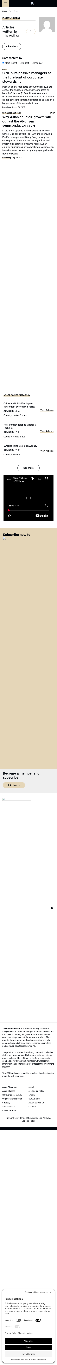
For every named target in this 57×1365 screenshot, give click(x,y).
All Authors (12, 46)
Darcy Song (6, 107)
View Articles (46, 410)
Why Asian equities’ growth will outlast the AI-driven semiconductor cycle (26, 121)
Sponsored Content (11, 113)
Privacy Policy (12, 1118)
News (4, 69)
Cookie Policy (42, 1118)
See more (28, 467)
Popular (38, 63)
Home (4, 11)
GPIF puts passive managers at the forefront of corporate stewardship (26, 77)
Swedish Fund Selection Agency (20, 445)
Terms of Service (27, 1118)
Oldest (25, 63)
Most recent (10, 63)
